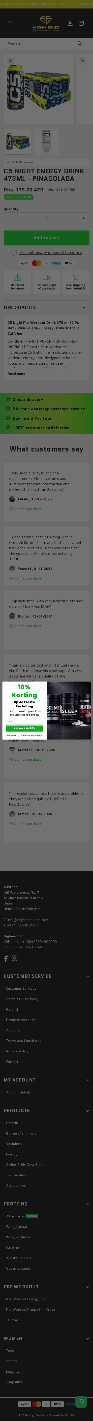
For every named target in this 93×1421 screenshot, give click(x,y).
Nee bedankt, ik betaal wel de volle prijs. (24, 735)
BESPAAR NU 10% (24, 728)
